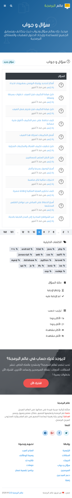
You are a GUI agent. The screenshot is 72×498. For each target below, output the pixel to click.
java (49, 249)
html (38, 249)
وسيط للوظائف (26, 455)
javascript (23, 255)
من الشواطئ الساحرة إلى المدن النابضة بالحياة (31, 217)
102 (5, 232)
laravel (58, 260)
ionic (50, 266)
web (38, 255)
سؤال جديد (9, 62)
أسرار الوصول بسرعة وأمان (41, 168)
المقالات (66, 455)
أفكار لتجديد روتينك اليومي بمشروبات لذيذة (32, 83)
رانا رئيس (50, 87)
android (26, 249)
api (21, 266)
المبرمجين (65, 470)
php (60, 249)
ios (60, 266)
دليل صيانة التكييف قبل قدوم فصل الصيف (33, 109)
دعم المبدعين (63, 475)
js (31, 266)
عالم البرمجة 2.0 (16, 493)
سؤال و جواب (63, 465)
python (45, 260)
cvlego (29, 465)
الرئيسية (66, 450)
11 (28, 232)
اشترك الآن (36, 383)
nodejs (58, 271)
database (29, 260)
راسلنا (67, 480)
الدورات (66, 460)
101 (11, 232)
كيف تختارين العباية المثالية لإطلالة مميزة (33, 191)
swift (59, 255)
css (48, 255)
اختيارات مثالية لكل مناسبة (41, 180)
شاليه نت (29, 460)
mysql (14, 260)
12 (23, 232)
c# (39, 266)
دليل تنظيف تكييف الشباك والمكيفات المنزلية (31, 146)
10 (34, 232)
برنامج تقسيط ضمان (24, 470)
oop (47, 271)
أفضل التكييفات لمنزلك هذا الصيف (37, 135)
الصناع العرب (27, 450)
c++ (13, 249)
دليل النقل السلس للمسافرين (40, 157)
